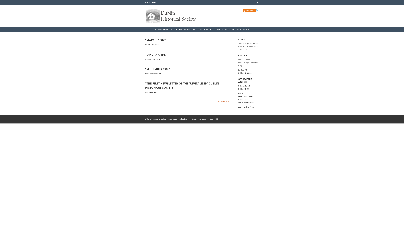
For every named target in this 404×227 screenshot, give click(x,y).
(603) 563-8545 (244, 59)
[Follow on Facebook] (257, 2)
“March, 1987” (155, 40)
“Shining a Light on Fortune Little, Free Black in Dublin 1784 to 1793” (248, 46)
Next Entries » (223, 101)
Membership (189, 29)
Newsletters (228, 29)
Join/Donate (249, 10)
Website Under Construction (168, 29)
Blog (238, 29)
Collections (203, 29)
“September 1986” (157, 69)
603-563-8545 (150, 2)
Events (217, 29)
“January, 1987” (156, 54)
